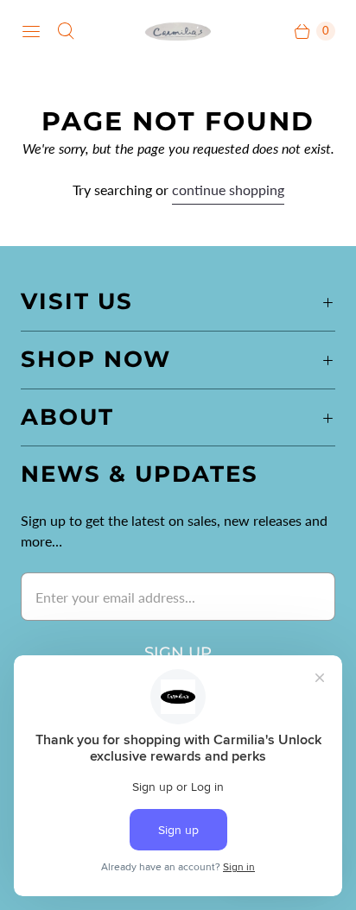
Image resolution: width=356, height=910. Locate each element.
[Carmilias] (178, 31)
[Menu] (31, 31)
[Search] (65, 31)
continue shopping (228, 189)
